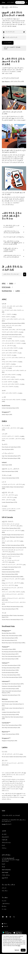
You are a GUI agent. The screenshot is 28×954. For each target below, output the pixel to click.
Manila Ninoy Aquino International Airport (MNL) (13, 642)
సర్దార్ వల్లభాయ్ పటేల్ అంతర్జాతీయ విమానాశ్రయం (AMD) (12, 307)
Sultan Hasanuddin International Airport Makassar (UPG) (11, 691)
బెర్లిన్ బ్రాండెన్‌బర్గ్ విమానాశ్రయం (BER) (13, 436)
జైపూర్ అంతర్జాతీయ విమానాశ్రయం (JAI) (11, 353)
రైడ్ (6, 7)
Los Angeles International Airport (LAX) (11, 567)
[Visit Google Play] (7, 932)
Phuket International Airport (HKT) (10, 654)
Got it (23, 950)
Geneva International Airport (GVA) (10, 478)
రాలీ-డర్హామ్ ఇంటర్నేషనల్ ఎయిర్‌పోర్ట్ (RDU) (13, 595)
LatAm (17, 291)
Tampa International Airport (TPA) (10, 609)
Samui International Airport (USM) (10, 658)
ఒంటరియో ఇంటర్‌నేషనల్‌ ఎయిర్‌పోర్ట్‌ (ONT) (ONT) (13, 579)
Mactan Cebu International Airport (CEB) (12, 635)
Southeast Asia (7, 291)
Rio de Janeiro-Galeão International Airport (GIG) (14, 756)
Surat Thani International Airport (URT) (11, 656)
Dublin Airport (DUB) (7, 464)
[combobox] (12, 274)
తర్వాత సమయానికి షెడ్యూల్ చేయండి (12, 48)
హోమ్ (3, 7)
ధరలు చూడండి (8, 43)
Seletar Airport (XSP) (7, 414)
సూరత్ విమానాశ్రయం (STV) (8, 377)
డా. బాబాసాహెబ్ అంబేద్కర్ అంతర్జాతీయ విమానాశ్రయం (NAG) (12, 367)
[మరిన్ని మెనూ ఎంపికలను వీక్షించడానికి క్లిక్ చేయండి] (26, 2)
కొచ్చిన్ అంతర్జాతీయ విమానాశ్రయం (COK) (12, 332)
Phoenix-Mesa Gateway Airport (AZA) (11, 528)
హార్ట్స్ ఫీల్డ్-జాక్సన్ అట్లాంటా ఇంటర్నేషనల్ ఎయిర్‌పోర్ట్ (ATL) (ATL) (12, 525)
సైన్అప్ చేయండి (20, 2)
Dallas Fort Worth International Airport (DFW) (13, 545)
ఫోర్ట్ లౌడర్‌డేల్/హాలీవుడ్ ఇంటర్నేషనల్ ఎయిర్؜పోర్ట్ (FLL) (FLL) (12, 550)
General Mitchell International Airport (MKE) (12, 576)
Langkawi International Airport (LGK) (11, 712)
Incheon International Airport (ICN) (10, 408)
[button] (24, 32)
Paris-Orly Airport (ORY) (8, 449)
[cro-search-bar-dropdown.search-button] (24, 274)
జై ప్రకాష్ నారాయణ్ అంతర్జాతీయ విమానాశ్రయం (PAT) (14, 371)
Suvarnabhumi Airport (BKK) (9, 649)
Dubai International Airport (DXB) (10, 471)
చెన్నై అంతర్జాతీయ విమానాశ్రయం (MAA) (12, 361)
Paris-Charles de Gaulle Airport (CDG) (11, 447)
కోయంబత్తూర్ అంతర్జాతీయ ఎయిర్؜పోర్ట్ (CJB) (13, 329)
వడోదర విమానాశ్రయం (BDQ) (9, 314)
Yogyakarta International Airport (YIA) (11, 695)
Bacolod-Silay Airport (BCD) (8, 633)
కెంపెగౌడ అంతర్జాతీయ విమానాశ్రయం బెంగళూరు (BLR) (13, 320)
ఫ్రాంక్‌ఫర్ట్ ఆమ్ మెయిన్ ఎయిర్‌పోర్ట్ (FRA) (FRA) (13, 439)
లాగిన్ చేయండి (10, 2)
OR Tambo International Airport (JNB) (11, 458)
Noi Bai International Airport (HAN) (10, 670)
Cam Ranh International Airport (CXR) (11, 665)
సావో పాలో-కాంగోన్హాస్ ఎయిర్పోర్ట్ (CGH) (12, 754)
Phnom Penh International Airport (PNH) (12, 725)
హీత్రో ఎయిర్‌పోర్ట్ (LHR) (8, 500)
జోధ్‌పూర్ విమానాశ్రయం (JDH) (9, 355)
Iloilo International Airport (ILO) (9, 640)
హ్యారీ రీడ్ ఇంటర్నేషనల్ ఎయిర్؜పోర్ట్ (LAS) (14, 564)
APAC (4, 283)
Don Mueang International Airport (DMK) (12, 651)
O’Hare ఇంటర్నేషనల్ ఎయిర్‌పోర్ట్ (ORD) (13, 583)
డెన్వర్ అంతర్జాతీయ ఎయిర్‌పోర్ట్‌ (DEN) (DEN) (12, 542)
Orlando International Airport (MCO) (10, 571)
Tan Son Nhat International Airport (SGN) (12, 677)
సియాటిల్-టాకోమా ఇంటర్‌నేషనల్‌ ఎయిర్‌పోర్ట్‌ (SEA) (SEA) (13, 599)
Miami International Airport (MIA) (10, 574)
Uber (3, 2)
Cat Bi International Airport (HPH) (10, 672)
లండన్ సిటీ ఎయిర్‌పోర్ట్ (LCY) (10, 495)
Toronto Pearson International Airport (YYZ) (12, 619)
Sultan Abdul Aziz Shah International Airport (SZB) (12, 717)
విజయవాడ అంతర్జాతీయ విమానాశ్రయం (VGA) (13, 384)
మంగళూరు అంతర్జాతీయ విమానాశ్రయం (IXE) (12, 348)
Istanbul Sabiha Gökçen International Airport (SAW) (13, 487)
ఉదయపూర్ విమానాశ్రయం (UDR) (10, 381)
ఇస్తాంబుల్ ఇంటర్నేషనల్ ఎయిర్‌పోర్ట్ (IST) (13, 484)
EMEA (11, 283)
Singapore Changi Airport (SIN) (9, 740)
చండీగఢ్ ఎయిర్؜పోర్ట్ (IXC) (9, 345)
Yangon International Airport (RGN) (10, 734)
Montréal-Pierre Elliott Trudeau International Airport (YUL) (12, 616)
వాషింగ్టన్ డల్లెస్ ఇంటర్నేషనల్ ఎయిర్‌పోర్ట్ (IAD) (11, 557)
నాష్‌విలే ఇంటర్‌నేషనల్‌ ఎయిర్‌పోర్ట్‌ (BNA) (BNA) (13, 531)
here (19, 945)
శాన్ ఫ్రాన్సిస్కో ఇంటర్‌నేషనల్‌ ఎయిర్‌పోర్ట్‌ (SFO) (14, 603)
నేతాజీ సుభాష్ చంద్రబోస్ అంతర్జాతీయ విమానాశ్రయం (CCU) (11, 326)
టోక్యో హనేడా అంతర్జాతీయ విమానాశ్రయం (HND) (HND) (14, 400)
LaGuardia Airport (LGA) (8, 569)
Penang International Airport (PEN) (10, 714)
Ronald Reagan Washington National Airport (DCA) (12, 537)
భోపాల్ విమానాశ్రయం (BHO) (8, 316)
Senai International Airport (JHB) (10, 701)
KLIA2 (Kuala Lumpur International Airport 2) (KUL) (13, 704)
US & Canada (6, 287)
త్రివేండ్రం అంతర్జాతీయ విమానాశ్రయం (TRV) (13, 379)
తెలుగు (5, 923)
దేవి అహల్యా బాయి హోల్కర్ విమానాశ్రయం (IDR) (14, 343)
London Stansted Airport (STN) (9, 502)
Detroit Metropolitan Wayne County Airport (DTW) (14, 547)
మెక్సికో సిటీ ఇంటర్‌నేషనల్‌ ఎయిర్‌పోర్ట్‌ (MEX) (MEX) (12, 764)
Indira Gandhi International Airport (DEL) (12, 334)
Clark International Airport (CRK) (10, 638)
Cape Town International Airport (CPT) (11, 456)
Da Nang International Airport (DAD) (11, 667)
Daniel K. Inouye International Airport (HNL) (12, 554)
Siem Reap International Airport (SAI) (11, 727)
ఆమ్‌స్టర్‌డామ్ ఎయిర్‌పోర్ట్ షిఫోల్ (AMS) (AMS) (12, 429)
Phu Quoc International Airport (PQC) (11, 675)
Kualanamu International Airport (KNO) (11, 686)
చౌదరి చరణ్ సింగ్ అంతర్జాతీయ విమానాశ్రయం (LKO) (13, 358)
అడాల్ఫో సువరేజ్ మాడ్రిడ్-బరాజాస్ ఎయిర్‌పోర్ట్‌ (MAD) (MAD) (11, 509)
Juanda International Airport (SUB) (10, 688)
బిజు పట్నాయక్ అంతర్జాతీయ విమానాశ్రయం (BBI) (12, 311)
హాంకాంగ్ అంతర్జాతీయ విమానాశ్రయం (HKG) (12, 393)
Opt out (17, 950)
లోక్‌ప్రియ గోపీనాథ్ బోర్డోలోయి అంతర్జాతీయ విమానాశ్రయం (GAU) (13, 337)
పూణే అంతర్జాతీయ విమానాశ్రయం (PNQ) (11, 374)
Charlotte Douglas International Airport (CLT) (13, 534)
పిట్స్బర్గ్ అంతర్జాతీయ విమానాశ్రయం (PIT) (13, 592)
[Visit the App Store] (18, 933)
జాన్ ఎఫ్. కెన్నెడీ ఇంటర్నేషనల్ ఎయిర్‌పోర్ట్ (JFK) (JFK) (10, 561)
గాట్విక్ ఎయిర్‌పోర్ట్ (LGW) (9, 497)
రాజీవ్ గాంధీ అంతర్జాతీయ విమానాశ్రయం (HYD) (13, 341)
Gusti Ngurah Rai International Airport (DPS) (13, 683)
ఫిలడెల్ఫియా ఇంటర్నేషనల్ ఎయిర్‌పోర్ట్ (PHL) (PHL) (12, 588)
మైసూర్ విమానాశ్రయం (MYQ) (9, 364)
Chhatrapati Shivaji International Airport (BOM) (13, 323)
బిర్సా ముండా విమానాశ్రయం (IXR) (9, 350)
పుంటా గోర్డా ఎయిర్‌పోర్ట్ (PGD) (10, 585)
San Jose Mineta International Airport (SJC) (12, 606)
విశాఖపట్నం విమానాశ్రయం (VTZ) (10, 386)
